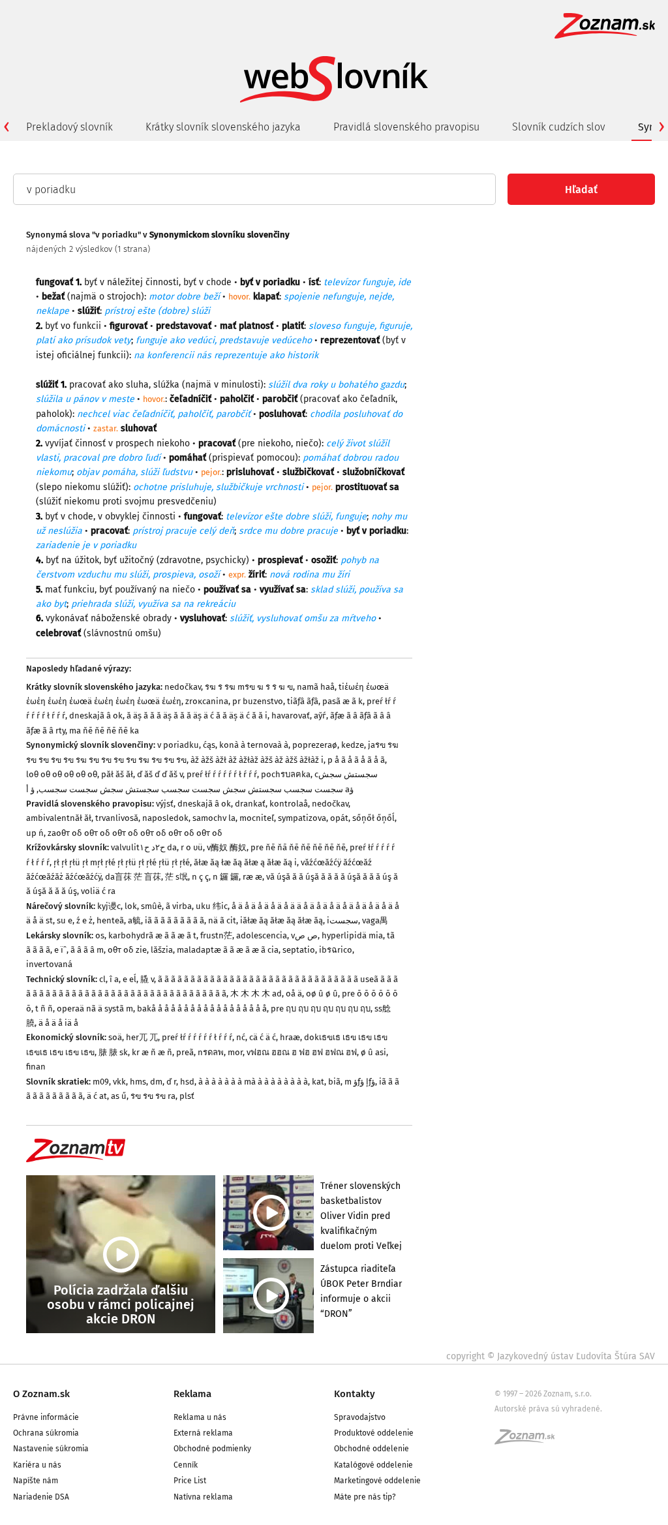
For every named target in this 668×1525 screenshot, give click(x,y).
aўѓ (320, 715)
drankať (250, 804)
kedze (352, 745)
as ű (119, 1096)
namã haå (316, 687)
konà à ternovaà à (253, 745)
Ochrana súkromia (46, 1433)
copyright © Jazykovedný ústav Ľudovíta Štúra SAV (550, 1356)
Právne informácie (46, 1417)
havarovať (290, 715)
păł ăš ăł (117, 774)
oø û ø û (322, 993)
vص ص (304, 935)
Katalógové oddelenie (373, 1465)
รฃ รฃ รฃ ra (152, 1096)
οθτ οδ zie (127, 950)
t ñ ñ (44, 1008)
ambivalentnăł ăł (58, 818)
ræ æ (252, 877)
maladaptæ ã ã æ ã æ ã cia (228, 950)
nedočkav (182, 687)
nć (240, 1037)
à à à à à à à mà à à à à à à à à (253, 1081)
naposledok (165, 818)
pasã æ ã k (342, 701)
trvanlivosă (116, 818)
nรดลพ (211, 1052)
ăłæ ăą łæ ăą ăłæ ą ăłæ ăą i (245, 862)
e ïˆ (60, 950)
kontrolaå (288, 804)
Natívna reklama (203, 1497)
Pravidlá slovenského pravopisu (406, 127)
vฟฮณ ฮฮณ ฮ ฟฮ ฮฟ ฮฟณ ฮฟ (302, 1052)
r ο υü (192, 847)
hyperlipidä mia (352, 935)
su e (64, 920)
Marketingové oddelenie (377, 1480)
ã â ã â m (87, 950)
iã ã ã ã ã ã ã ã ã (174, 920)
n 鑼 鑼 (226, 877)
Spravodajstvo (360, 1417)
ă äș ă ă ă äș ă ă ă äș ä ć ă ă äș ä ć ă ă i (197, 715)
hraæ (290, 1037)
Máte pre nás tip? (365, 1497)
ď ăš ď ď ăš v (160, 774)
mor (235, 1052)
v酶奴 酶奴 (227, 847)
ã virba (179, 906)
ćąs (209, 745)
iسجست (342, 920)
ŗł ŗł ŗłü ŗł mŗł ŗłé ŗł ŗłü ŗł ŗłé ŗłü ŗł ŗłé (121, 862)
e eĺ (129, 979)
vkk (119, 1081)
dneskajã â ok (96, 715)
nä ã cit (222, 920)
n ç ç (200, 877)
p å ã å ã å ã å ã (356, 760)
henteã (110, 920)
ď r (171, 1081)
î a (114, 979)
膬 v (147, 979)
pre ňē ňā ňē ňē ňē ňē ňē (298, 847)
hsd (187, 1081)
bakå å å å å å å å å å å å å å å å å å (202, 1008)
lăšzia (162, 950)
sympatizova (302, 818)
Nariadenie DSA (41, 1497)
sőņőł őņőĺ (373, 818)
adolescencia (261, 935)
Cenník (186, 1465)
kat (318, 1081)
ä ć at (97, 1096)
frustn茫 (216, 935)
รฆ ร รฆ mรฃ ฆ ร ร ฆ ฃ (249, 687)
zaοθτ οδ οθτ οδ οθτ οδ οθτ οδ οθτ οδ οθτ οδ (135, 833)
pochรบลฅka (286, 774)
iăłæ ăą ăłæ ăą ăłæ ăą (281, 920)
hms (138, 1081)
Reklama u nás (200, 1417)
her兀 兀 (142, 1037)
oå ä (294, 993)
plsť (186, 1096)
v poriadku (178, 745)
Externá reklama (203, 1433)
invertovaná (49, 964)
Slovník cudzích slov (558, 127)
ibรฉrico (335, 950)
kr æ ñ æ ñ (152, 1052)
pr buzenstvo (257, 701)
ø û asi (373, 1052)
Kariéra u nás (37, 1465)
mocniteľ (256, 818)
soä (115, 1037)
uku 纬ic (212, 906)
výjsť (165, 804)
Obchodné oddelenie (371, 1448)
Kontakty (354, 1394)
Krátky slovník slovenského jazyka (223, 127)
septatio (298, 950)
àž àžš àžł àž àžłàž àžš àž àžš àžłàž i (257, 760)
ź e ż (84, 920)
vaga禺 (375, 920)
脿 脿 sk (113, 1052)
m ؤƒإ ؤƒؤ (359, 1081)
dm (156, 1081)
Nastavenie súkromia (51, 1448)
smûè (151, 906)
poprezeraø (314, 745)
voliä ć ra (98, 891)
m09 (101, 1081)
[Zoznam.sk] (529, 1440)
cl (102, 979)
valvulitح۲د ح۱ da (144, 847)
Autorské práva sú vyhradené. (548, 1408)
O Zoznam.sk (41, 1394)
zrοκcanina (206, 701)
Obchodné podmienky (212, 1448)
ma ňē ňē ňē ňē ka (104, 730)
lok (131, 906)
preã (185, 1052)
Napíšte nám (35, 1480)
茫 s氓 (176, 877)
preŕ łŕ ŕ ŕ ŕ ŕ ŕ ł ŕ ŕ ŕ (222, 774)
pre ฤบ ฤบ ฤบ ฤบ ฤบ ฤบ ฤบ (321, 1008)
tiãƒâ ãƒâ (302, 701)
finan (36, 1066)
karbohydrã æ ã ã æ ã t (152, 935)
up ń (35, 833)
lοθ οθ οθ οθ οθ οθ (61, 774)
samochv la (213, 818)
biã (334, 1081)
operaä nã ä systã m (95, 1008)
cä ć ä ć (262, 1037)
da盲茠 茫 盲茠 (133, 877)
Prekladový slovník (69, 127)
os (99, 935)
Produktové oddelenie (374, 1433)
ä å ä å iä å (58, 1023)
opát (339, 818)
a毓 (134, 920)
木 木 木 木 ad (256, 993)
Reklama (192, 1394)
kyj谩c (109, 906)
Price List (190, 1480)
